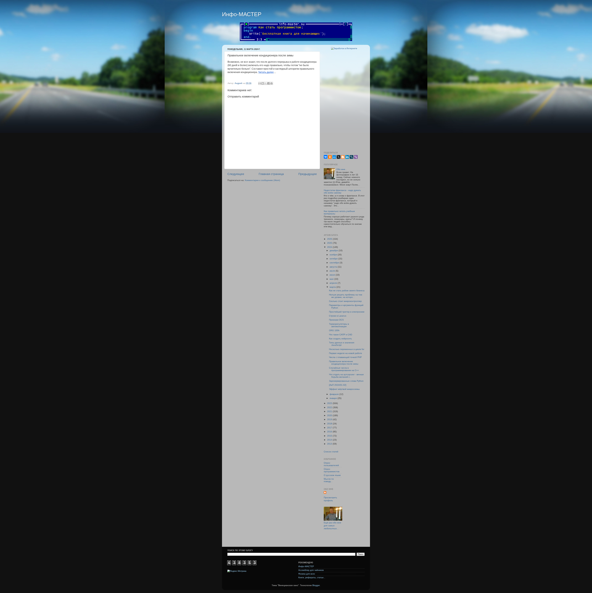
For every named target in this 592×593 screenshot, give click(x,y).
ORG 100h (334, 330)
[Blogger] (343, 157)
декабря (334, 250)
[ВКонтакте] (325, 157)
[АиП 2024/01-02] (337, 385)
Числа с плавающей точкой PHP (345, 357)
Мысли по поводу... (329, 480)
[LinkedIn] (347, 157)
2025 (330, 243)
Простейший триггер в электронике (346, 312)
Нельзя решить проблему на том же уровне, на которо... (345, 296)
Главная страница (271, 174)
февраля (334, 394)
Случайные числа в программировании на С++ (344, 369)
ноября (334, 255)
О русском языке (332, 475)
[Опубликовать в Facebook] (268, 83)
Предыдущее (307, 174)
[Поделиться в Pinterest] (271, 83)
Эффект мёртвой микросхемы (344, 389)
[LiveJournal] (351, 157)
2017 (330, 427)
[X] (338, 157)
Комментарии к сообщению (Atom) (262, 180)
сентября (335, 263)
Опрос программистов (331, 470)
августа (334, 267)
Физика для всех (306, 574)
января (333, 398)
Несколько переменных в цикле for (346, 349)
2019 (330, 419)
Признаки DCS (336, 320)
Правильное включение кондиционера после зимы (343, 362)
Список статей (331, 452)
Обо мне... (341, 169)
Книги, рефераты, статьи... (311, 577)
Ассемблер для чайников (311, 570)
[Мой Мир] (334, 157)
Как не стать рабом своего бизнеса (346, 290)
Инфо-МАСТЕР (241, 14)
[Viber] (356, 157)
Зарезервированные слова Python (346, 381)
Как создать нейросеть (340, 338)
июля (333, 271)
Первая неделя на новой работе (345, 353)
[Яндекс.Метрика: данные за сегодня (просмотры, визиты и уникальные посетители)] (236, 571)
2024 (330, 247)
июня (333, 275)
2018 (330, 423)
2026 (330, 239)
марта (333, 287)
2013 (330, 444)
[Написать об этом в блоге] (262, 83)
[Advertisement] (344, 101)
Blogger (316, 585)
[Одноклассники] (330, 157)
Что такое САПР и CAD (340, 334)
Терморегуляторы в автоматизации (339, 325)
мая (332, 279)
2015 (330, 436)
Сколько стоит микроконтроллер (345, 301)
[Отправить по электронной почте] (259, 83)
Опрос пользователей (331, 464)
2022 (330, 407)
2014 (330, 440)
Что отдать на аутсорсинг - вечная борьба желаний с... (346, 375)
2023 (330, 403)
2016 (330, 432)
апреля (334, 283)
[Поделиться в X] (265, 83)
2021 (330, 411)
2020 (330, 415)
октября (334, 259)
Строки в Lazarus (337, 316)
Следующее (235, 174)
